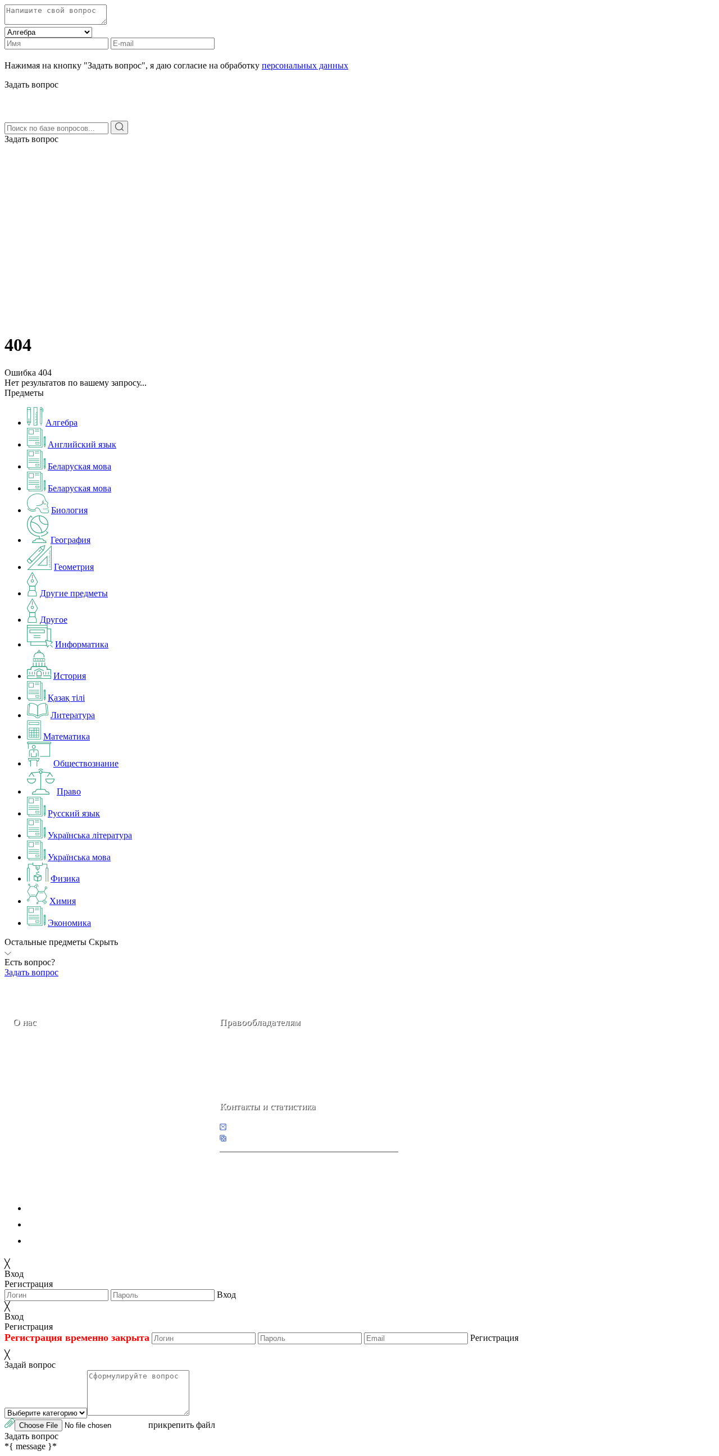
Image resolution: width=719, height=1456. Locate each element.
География (70, 540)
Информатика (81, 644)
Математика (66, 736)
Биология (69, 510)
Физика (65, 878)
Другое (53, 619)
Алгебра (61, 422)
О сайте (83, 1101)
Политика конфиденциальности (88, 1208)
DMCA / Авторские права (76, 1224)
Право (69, 791)
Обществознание (86, 763)
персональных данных (305, 65)
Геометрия (74, 567)
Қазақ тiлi (66, 697)
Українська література (90, 835)
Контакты (50, 1101)
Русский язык (74, 813)
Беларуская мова (79, 466)
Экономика (69, 923)
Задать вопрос (31, 139)
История (69, 676)
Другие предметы (74, 593)
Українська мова (79, 857)
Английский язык (82, 444)
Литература (73, 715)
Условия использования (72, 1240)
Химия (62, 901)
